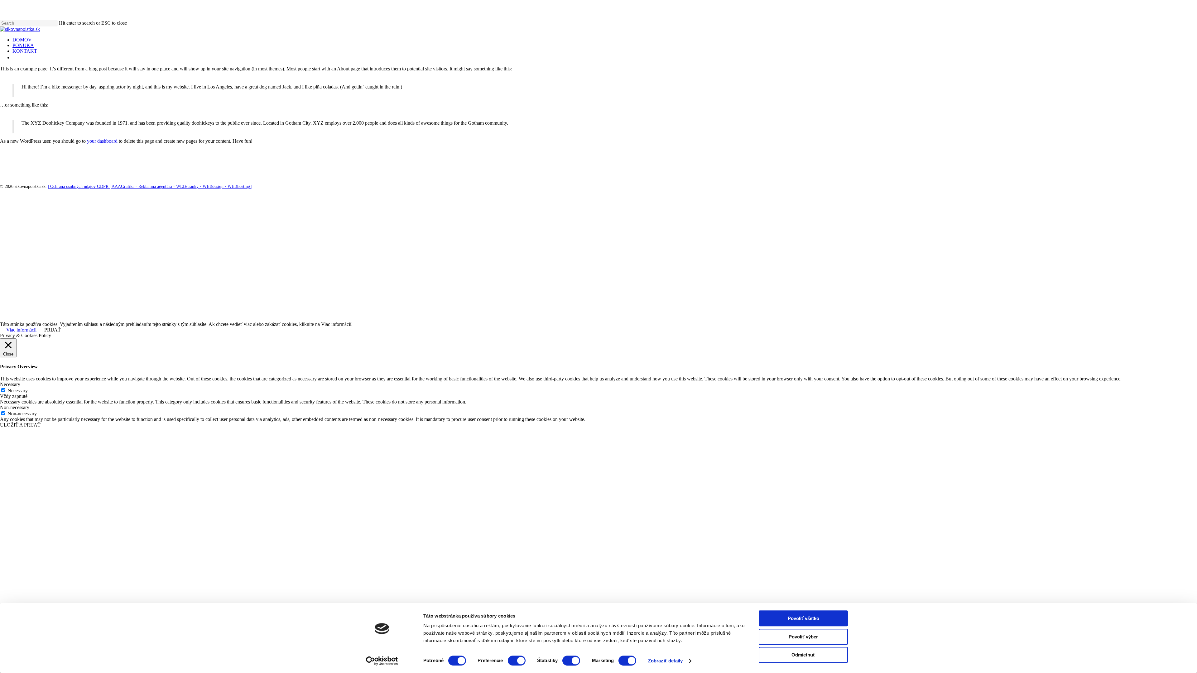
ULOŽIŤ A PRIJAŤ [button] (20, 424)
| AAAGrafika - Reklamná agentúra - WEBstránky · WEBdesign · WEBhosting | (180, 186)
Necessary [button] (10, 384)
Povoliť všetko (803, 618)
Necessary (17, 390)
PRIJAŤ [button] (52, 329)
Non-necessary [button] (14, 407)
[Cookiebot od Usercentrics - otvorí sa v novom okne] (382, 661)
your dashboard (102, 141)
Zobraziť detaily (665, 660)
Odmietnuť (803, 654)
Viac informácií (21, 329)
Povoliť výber (803, 636)
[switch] (517, 661)
